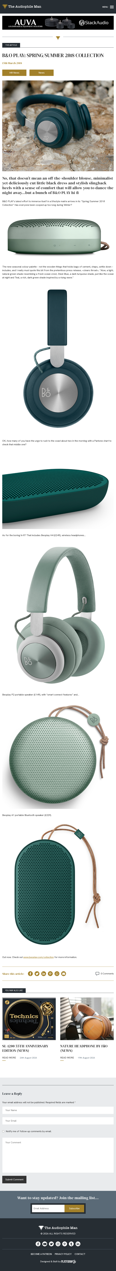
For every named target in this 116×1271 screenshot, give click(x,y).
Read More (9, 1057)
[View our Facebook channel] (44, 1243)
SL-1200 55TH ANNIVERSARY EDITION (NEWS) (25, 1048)
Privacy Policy (63, 1254)
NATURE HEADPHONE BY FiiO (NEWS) (84, 1048)
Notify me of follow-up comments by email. (29, 1131)
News (42, 72)
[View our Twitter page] (51, 1243)
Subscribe (74, 1208)
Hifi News (14, 72)
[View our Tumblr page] (71, 1243)
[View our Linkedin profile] (78, 1243)
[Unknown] (58, 23)
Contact (80, 1254)
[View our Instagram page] (58, 1243)
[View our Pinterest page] (64, 1243)
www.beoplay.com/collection (38, 957)
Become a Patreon (41, 1254)
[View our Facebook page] (38, 1243)
